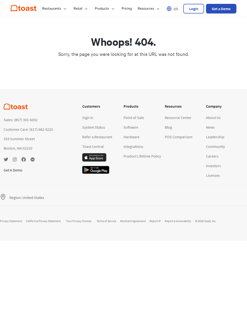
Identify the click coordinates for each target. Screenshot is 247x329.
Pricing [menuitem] (127, 8)
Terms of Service (106, 221)
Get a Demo (221, 8)
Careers (212, 156)
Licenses (213, 175)
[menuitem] (23, 9)
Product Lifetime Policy (142, 156)
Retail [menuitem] (78, 8)
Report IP (155, 221)
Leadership (215, 136)
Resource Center (178, 117)
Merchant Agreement (133, 221)
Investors (213, 165)
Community (215, 146)
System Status (93, 127)
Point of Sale (134, 117)
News (210, 127)
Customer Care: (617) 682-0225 (28, 129)
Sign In (87, 117)
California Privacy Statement (43, 221)
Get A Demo (13, 170)
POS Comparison (178, 136)
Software (131, 127)
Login (193, 8)
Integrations (133, 146)
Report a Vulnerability (178, 221)
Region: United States (26, 197)
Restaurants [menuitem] (51, 8)
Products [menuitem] (102, 8)
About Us (213, 117)
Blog (168, 127)
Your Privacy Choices (78, 221)
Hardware (131, 136)
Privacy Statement (11, 221)
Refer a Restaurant (97, 136)
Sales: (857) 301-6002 (21, 119)
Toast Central (93, 146)
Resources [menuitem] (146, 8)
